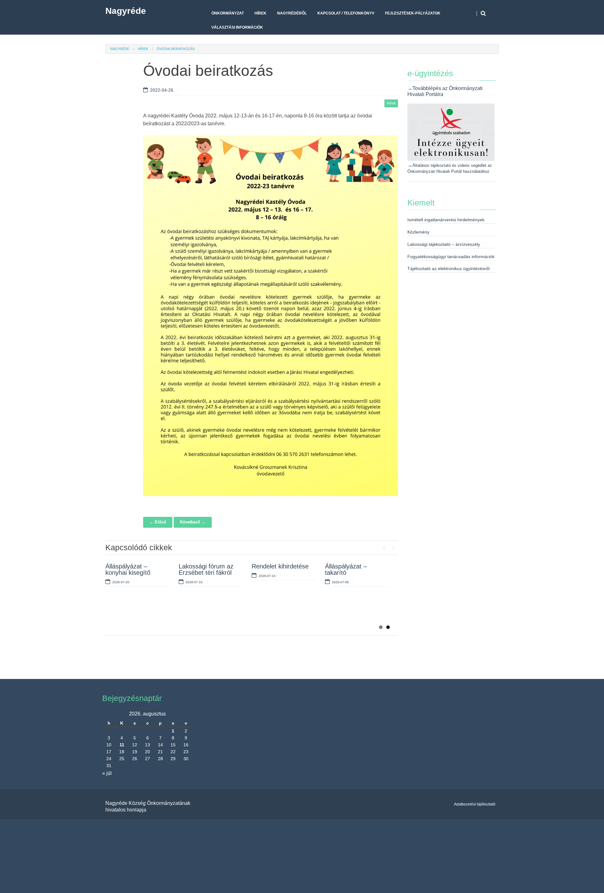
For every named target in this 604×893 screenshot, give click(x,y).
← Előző (157, 522)
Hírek (260, 13)
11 (122, 744)
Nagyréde (125, 11)
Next (393, 546)
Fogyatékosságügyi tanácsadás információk (451, 256)
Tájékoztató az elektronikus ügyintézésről (448, 268)
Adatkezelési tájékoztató (474, 804)
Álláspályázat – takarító (346, 569)
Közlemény (418, 232)
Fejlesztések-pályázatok (412, 13)
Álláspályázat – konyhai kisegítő (127, 569)
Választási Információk (237, 27)
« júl (107, 773)
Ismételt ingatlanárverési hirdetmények (445, 219)
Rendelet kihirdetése (280, 566)
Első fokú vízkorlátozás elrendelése (123, 613)
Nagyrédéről (292, 13)
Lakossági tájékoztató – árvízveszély (443, 244)
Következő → (192, 522)
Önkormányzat (227, 13)
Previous (384, 546)
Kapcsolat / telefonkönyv (345, 13)
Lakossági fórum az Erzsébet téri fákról (206, 569)
